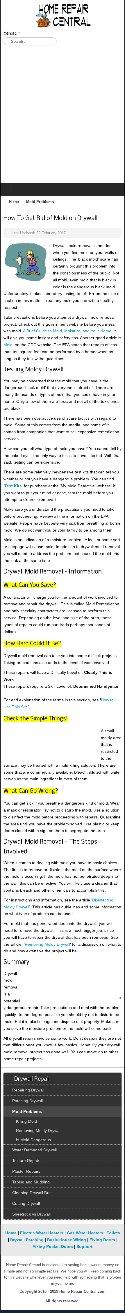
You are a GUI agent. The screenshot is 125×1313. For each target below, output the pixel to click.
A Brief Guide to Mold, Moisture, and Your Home (67, 331)
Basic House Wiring (66, 1240)
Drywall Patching (27, 1240)
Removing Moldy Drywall (47, 944)
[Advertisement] (62, 118)
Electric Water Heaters (41, 1233)
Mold (7, 344)
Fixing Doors (102, 1240)
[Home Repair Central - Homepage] (62, 14)
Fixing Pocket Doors (53, 1246)
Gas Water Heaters (85, 1233)
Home (14, 202)
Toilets (113, 1233)
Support (84, 1246)
